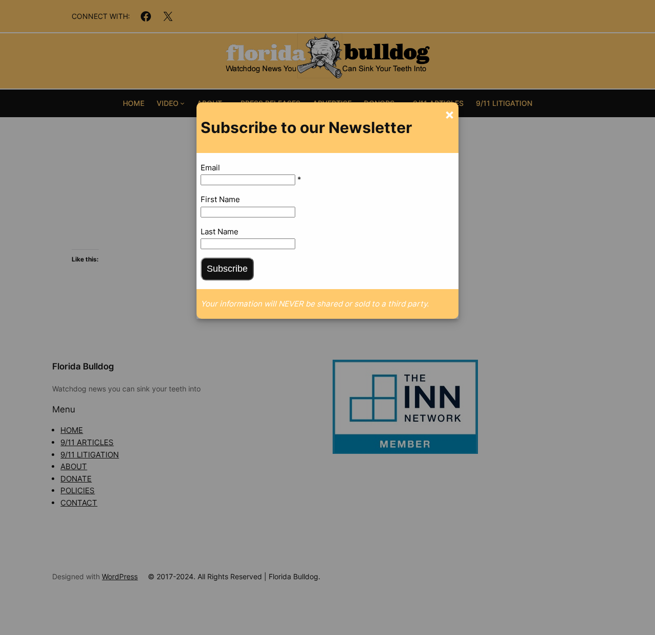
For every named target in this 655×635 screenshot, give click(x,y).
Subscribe (227, 269)
